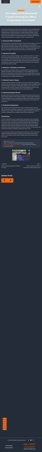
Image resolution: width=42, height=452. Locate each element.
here (7, 143)
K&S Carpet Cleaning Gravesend (18, 23)
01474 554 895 (35, 1)
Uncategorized (21, 10)
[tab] (5, 419)
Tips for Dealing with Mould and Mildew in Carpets (10, 165)
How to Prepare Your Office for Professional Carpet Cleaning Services (32, 165)
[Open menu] (39, 6)
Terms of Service (9, 447)
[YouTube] (31, 440)
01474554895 (11, 141)
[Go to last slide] (4, 180)
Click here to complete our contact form (13, 144)
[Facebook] (28, 440)
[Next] (10, 180)
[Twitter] (33, 440)
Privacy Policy (9, 445)
